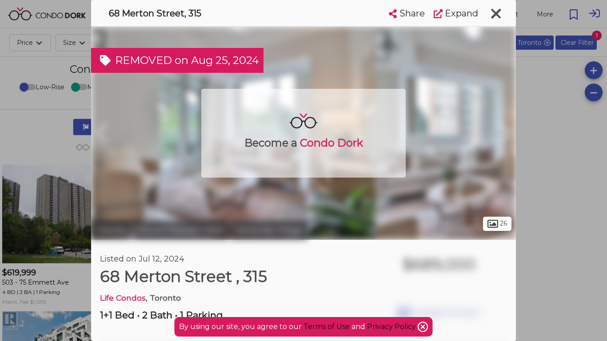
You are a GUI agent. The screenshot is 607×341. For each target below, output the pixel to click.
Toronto (111, 230)
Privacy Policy (392, 326)
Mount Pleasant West (181, 230)
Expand (460, 13)
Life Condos (123, 297)
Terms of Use (327, 326)
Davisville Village (269, 230)
